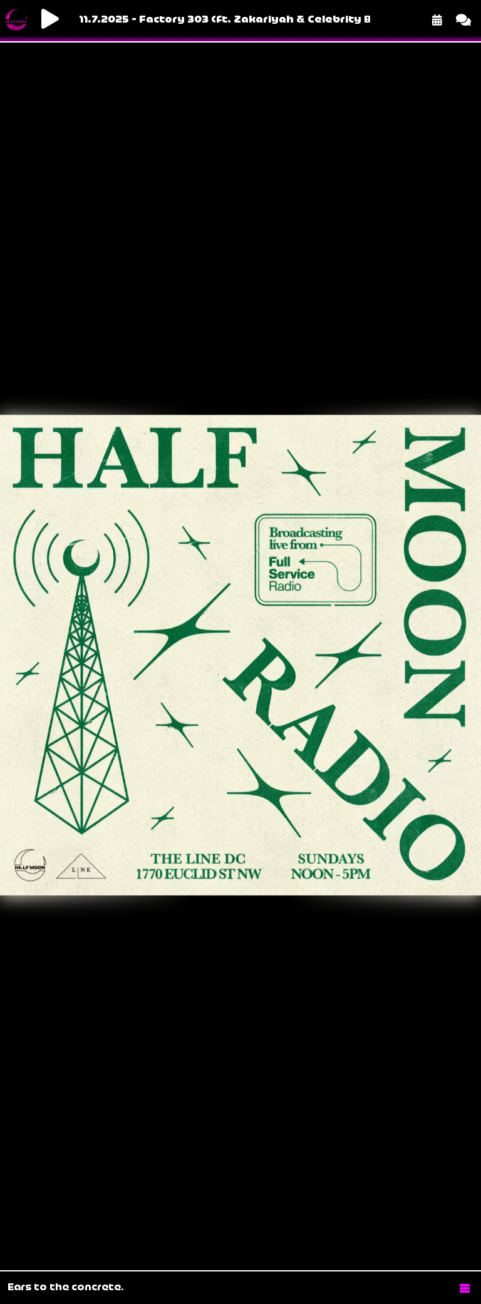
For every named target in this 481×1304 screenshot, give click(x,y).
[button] (464, 1287)
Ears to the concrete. (66, 1287)
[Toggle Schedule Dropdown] (437, 20)
